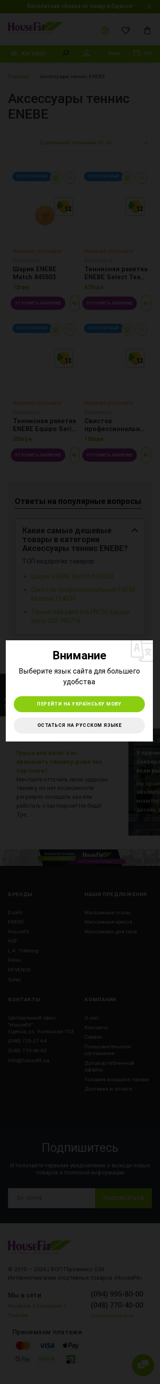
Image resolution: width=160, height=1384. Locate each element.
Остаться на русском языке (79, 725)
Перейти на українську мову (79, 704)
